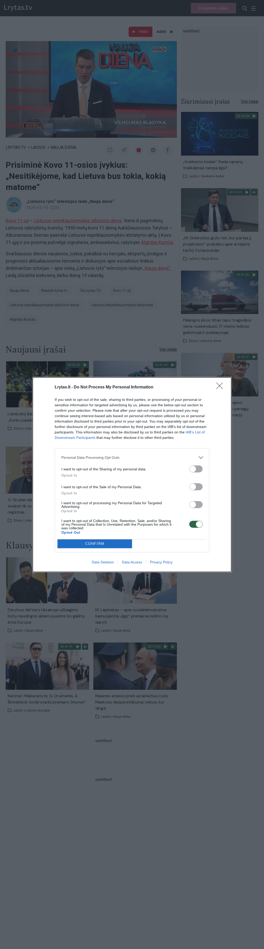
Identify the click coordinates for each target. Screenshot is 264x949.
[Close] (221, 387)
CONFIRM (94, 544)
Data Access (132, 562)
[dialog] (132, 474)
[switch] (196, 468)
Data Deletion (103, 562)
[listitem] (132, 457)
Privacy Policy (161, 562)
